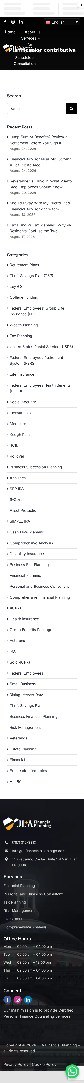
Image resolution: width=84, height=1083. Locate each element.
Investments (20, 412)
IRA (13, 651)
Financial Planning (25, 575)
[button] (62, 21)
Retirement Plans (24, 265)
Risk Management (25, 727)
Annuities (18, 478)
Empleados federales (28, 770)
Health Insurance (24, 619)
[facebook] (5, 22)
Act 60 (15, 781)
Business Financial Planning (34, 716)
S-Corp (16, 499)
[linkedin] (21, 22)
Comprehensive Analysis (31, 543)
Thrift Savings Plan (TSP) (31, 275)
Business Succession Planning (36, 467)
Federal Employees (26, 673)
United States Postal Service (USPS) (41, 346)
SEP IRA (17, 488)
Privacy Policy (16, 1064)
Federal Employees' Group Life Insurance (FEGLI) (37, 311)
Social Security (23, 402)
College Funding (24, 297)
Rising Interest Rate (26, 694)
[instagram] (13, 22)
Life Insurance (22, 374)
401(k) (15, 608)
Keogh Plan (20, 434)
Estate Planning (23, 749)
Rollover (17, 456)
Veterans (17, 640)
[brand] (18, 46)
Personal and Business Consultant (39, 586)
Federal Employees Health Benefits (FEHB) (40, 388)
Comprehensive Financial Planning (40, 597)
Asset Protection (24, 510)
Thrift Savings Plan (26, 705)
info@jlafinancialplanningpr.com (38, 851)
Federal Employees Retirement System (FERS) (36, 360)
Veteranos (18, 738)
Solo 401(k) (20, 662)
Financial (17, 759)
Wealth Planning (24, 325)
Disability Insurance (27, 553)
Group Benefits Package (31, 629)
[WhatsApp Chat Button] (72, 1071)
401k (14, 445)
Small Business (23, 684)
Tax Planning (21, 336)
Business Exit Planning (29, 564)
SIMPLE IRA (20, 521)
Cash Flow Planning (27, 532)
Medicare (18, 423)
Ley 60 (16, 286)
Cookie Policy (44, 1064)
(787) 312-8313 (24, 842)
